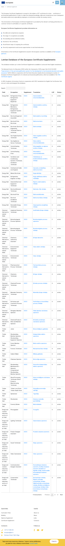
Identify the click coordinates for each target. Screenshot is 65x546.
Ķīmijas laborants (38, 237)
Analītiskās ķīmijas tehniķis (40, 210)
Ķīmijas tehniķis (37, 274)
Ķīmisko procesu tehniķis (40, 283)
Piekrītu (54, 541)
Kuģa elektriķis (37, 173)
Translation (36, 92)
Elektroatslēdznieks (38, 194)
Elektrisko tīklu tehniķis (39, 189)
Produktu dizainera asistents (41, 432)
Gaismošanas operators (40, 421)
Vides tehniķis (37, 256)
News (35, 515)
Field (3, 92)
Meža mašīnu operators (40, 343)
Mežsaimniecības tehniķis (40, 348)
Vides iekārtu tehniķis (39, 247)
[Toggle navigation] (62, 2)
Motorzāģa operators (39, 359)
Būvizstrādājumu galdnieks (40, 329)
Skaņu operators (37, 443)
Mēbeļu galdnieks (38, 354)
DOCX (25, 96)
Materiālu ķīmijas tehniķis (40, 292)
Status (59, 92)
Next (61, 494)
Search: (3, 88)
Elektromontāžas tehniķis (40, 198)
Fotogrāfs (36, 409)
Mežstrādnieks (37, 404)
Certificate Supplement (7, 520)
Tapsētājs (36, 394)
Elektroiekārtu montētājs (40, 116)
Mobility (3, 515)
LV (53, 2)
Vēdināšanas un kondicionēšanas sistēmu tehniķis (40, 158)
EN (57, 2)
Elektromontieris (37, 121)
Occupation (14, 92)
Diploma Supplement (7, 518)
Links (35, 518)
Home (2, 6)
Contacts (36, 520)
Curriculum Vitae (6, 513)
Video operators (37, 454)
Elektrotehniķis (37, 126)
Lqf (53, 92)
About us (36, 513)
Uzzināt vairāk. (34, 543)
